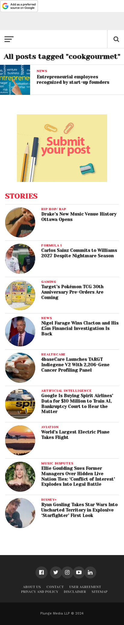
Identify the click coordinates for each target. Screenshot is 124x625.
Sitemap (99, 592)
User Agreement (85, 587)
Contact (55, 587)
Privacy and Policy (39, 592)
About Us (32, 587)
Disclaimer (75, 592)
